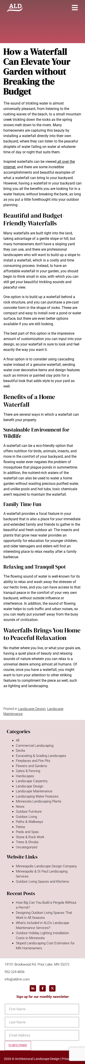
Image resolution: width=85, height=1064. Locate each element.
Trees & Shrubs (27, 842)
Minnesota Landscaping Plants (38, 801)
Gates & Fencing (28, 771)
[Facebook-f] (42, 988)
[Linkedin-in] (33, 988)
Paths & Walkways (29, 822)
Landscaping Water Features (37, 796)
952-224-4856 (14, 972)
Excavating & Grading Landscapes (41, 756)
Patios (20, 827)
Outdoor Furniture (29, 812)
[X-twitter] (52, 988)
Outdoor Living (26, 817)
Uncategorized (26, 847)
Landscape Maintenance (34, 791)
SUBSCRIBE (17, 1045)
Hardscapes (25, 776)
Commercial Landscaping (34, 746)
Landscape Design (32, 709)
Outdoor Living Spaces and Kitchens (42, 882)
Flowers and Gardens (31, 766)
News (20, 807)
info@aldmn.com (17, 979)
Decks (20, 751)
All (17, 740)
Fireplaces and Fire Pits (33, 761)
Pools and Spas (27, 832)
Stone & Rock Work (30, 837)
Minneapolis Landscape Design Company (46, 866)
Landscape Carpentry (32, 781)
